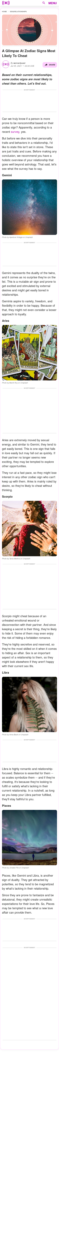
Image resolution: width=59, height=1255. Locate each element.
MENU (52, 3)
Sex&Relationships (18, 11)
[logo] (5, 3)
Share (52, 65)
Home (4, 11)
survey (15, 131)
